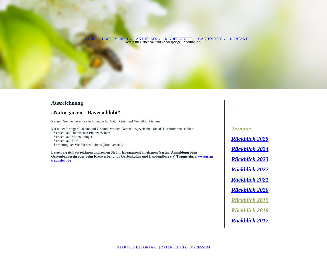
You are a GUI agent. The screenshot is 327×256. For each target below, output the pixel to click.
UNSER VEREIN (115, 39)
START (90, 39)
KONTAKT (149, 247)
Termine (241, 128)
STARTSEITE (127, 247)
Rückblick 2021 (249, 179)
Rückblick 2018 (249, 210)
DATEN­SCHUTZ (174, 247)
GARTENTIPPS (210, 39)
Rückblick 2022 (249, 169)
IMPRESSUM (199, 247)
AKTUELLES (146, 39)
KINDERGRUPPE (179, 39)
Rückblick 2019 (249, 200)
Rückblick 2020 (249, 190)
